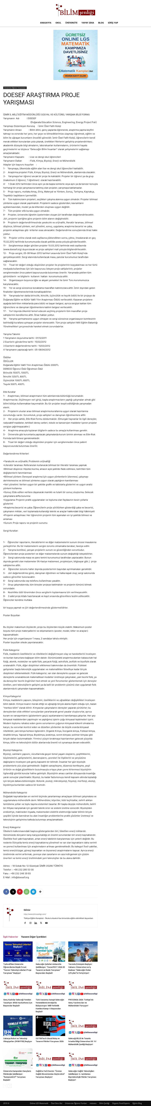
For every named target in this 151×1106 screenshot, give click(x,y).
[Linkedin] (36, 923)
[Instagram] (31, 923)
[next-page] (10, 1086)
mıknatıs (93, 1103)
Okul (58, 22)
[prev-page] (5, 1086)
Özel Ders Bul (56, 1103)
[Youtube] (47, 923)
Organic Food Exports (121, 1103)
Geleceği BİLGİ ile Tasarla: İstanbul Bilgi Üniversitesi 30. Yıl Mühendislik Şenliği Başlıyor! (82, 1041)
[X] (13, 892)
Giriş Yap (113, 22)
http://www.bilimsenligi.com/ (35, 914)
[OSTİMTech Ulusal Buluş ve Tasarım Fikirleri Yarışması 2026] (50, 1026)
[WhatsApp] (26, 892)
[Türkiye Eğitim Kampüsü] (75, 9)
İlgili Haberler (10, 936)
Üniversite (71, 22)
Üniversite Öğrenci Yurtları (76, 1103)
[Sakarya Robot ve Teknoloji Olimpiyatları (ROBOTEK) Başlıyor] (18, 1026)
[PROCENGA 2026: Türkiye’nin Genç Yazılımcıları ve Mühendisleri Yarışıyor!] (83, 987)
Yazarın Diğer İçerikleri (33, 936)
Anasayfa (45, 22)
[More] (40, 892)
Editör (27, 909)
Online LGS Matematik (39, 1103)
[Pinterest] (20, 892)
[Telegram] (33, 892)
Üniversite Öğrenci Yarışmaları (15, 88)
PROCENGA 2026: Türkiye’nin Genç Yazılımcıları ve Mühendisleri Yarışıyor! (80, 1003)
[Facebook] (6, 892)
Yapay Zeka (88, 22)
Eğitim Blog (137, 1103)
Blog (101, 22)
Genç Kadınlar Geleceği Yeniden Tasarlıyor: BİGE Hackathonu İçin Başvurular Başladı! (17, 1003)
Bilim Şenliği (104, 1103)
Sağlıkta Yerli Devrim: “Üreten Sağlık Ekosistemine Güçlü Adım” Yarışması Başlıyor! (50, 1074)
